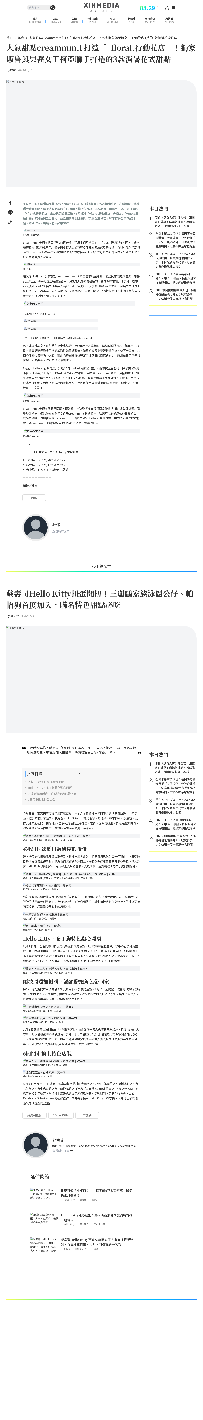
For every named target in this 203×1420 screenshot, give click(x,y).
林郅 (13, 70)
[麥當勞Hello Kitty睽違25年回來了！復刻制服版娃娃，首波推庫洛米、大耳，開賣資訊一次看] (44, 1248)
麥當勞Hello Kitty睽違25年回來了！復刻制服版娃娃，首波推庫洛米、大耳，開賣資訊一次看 (97, 1242)
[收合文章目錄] (80, 774)
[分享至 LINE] (10, 212)
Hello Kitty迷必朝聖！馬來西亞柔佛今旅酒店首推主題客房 (96, 1217)
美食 (21, 38)
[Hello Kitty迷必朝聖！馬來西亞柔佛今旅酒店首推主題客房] (44, 1223)
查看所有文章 (60, 531)
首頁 (9, 38)
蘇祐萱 (14, 616)
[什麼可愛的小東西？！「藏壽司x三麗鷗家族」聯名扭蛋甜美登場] (44, 1199)
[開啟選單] (173, 8)
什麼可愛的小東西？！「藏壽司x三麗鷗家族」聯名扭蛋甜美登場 (96, 1193)
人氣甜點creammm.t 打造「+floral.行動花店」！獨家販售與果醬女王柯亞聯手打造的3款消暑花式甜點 (103, 38)
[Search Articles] (52, 7)
